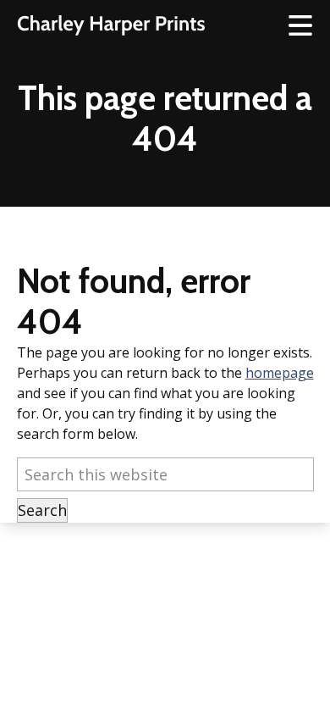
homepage (279, 372)
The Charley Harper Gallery (111, 25)
